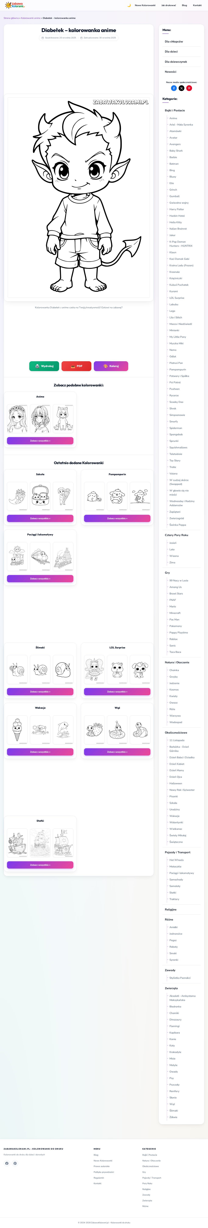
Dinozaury (175, 1019)
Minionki (174, 330)
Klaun (172, 252)
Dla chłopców (174, 41)
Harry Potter (176, 209)
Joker (172, 235)
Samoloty (174, 886)
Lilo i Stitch (175, 317)
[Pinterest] (15, 1163)
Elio (171, 183)
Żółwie (173, 1117)
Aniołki (173, 927)
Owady (173, 1071)
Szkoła (173, 803)
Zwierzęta (171, 988)
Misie (172, 1058)
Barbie (173, 157)
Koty (172, 1045)
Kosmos (174, 689)
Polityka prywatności (104, 1172)
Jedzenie (174, 683)
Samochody (176, 879)
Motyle (173, 1065)
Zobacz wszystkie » (40, 440)
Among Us (175, 587)
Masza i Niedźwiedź (180, 324)
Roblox (173, 639)
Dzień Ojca (175, 777)
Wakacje (174, 816)
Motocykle (175, 866)
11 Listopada (176, 740)
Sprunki (173, 441)
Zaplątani (174, 512)
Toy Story (174, 460)
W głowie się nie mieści (179, 492)
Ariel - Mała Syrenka (181, 124)
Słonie (173, 1097)
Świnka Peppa (177, 525)
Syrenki (173, 960)
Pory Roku (147, 1183)
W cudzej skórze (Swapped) (179, 482)
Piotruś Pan (176, 363)
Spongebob (176, 434)
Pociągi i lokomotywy (181, 873)
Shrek (172, 408)
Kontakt (197, 5)
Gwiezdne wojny (179, 203)
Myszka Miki (176, 343)
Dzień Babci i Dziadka (181, 757)
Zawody (170, 970)
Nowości (170, 72)
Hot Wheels (176, 860)
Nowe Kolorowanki (145, 5)
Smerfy (173, 421)
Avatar (173, 137)
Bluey (172, 176)
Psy (171, 1078)
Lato (172, 549)
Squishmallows (178, 447)
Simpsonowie (177, 415)
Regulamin (99, 1177)
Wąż (172, 1104)
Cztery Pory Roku (176, 535)
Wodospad (175, 722)
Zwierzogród (176, 518)
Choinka (174, 670)
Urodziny (174, 809)
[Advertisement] (79, 69)
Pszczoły (174, 1084)
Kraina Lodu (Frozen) (181, 265)
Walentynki (176, 822)
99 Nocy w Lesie (178, 580)
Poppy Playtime (178, 632)
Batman (174, 164)
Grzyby (173, 676)
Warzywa (175, 715)
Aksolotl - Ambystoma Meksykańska (182, 998)
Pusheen (174, 389)
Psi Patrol (175, 382)
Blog (184, 5)
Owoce (173, 702)
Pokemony (175, 626)
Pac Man (174, 619)
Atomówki (175, 131)
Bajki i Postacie (175, 110)
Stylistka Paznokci (179, 978)
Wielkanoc (175, 829)
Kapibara (174, 1032)
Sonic (172, 645)
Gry (167, 573)
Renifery (174, 1091)
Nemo (172, 350)
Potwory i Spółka (179, 376)
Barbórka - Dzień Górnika (179, 749)
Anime (173, 118)
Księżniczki (175, 278)
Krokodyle (175, 1052)
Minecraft (174, 613)
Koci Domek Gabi (179, 259)
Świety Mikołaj (177, 835)
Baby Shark (176, 150)
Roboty (173, 947)
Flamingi (174, 1026)
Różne (145, 1206)
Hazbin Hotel (177, 216)
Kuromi (173, 291)
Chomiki (174, 1013)
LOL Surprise (176, 298)
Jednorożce (175, 933)
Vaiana (173, 473)
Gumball (174, 196)
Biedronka (175, 1006)
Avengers (175, 144)
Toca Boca (175, 652)
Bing (172, 170)
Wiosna (174, 556)
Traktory (174, 899)
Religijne (170, 909)
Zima (172, 562)
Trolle (172, 467)
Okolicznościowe (176, 732)
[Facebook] (7, 1163)
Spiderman (175, 428)
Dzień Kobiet (176, 764)
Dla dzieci (171, 51)
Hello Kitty (175, 222)
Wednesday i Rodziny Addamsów (182, 503)
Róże (172, 709)
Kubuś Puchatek (179, 285)
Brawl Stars (176, 593)
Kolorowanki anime (31, 18)
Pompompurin (177, 369)
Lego (172, 311)
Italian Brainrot (178, 228)
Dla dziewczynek (176, 62)
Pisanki (173, 796)
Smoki (173, 953)
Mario (172, 606)
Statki (172, 892)
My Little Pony (177, 337)
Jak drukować (169, 5)
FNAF (172, 600)
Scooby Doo (176, 402)
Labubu (173, 304)
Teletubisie (175, 454)
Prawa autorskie (102, 1166)
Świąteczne (176, 842)
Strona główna (11, 18)
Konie (172, 1039)
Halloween (175, 783)
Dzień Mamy (176, 770)
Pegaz (173, 940)
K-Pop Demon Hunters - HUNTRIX (180, 244)
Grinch (173, 189)
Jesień (172, 543)
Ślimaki (173, 1110)
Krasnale (174, 272)
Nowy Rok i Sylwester (182, 790)
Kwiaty (173, 696)
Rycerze (174, 395)
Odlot (172, 356)
